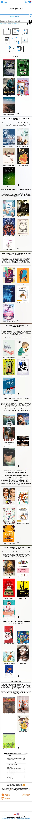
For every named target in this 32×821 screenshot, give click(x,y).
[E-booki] (7, 44)
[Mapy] (11, 52)
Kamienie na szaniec (10, 759)
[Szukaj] (30, 21)
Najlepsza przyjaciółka (11, 774)
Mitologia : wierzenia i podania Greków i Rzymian (15, 758)
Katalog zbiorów (14, 16)
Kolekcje (17, 23)
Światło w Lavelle (10, 778)
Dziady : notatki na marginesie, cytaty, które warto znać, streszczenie (19, 762)
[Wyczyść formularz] (27, 24)
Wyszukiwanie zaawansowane (7, 23)
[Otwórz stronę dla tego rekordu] (9, 67)
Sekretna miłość (10, 776)
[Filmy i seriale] (25, 44)
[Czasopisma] (25, 35)
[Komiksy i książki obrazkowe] (20, 52)
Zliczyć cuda (9, 777)
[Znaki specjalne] (30, 24)
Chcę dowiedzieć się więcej (8, 818)
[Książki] (7, 35)
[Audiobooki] (16, 35)
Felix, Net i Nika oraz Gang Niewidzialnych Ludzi (15, 769)
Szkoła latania (9, 767)
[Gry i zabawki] (16, 44)
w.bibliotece (7, 789)
